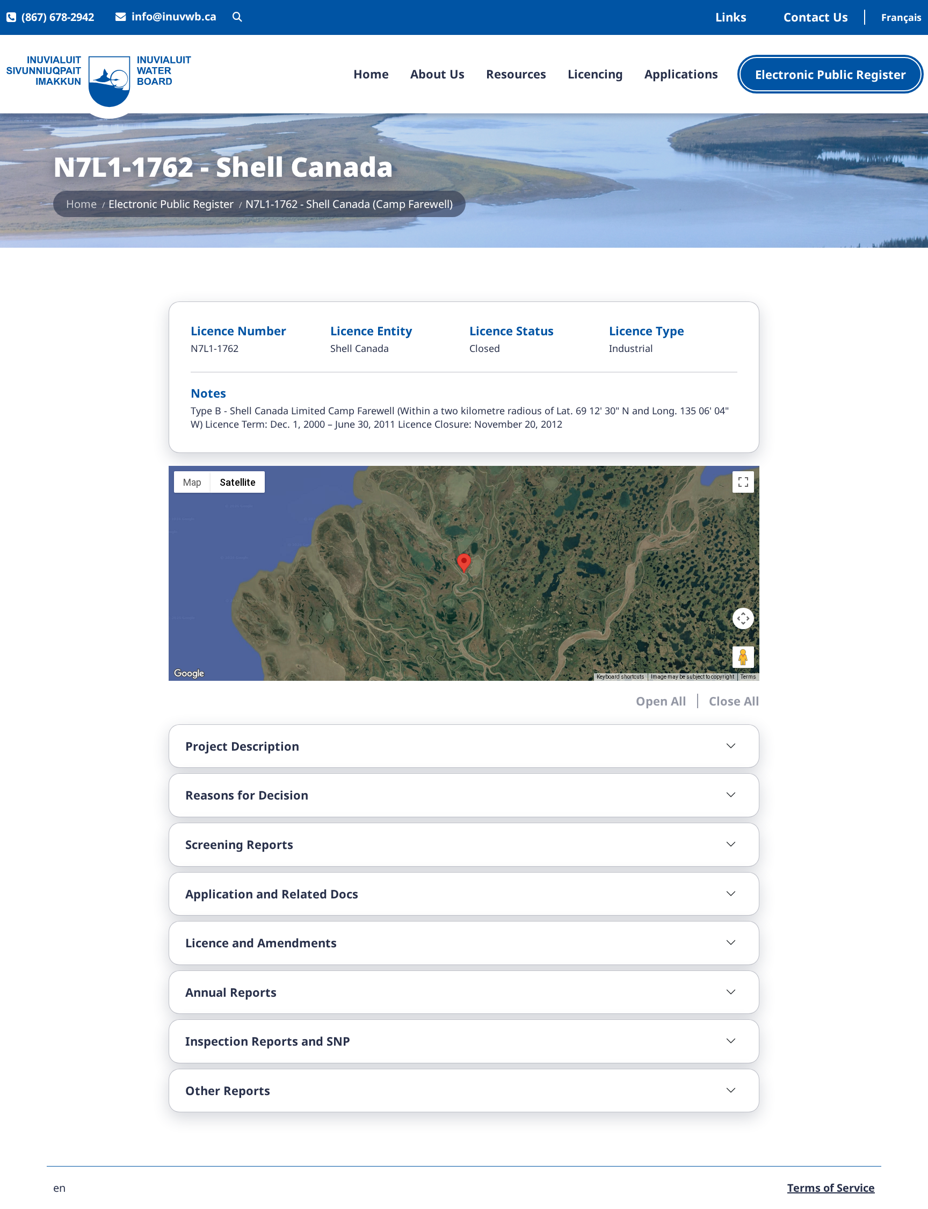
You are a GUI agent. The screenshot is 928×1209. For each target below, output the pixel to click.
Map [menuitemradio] (192, 482)
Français (901, 17)
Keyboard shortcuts (620, 677)
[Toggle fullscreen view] (743, 482)
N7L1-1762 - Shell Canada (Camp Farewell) (349, 204)
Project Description (242, 746)
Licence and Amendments (261, 942)
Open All (661, 701)
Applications (681, 74)
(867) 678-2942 (57, 17)
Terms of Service (831, 1188)
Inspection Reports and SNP (267, 1041)
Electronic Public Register (830, 74)
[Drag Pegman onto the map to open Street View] (743, 657)
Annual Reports (231, 992)
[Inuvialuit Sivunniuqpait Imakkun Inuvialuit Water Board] (98, 82)
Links (730, 17)
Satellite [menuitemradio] (238, 482)
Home (371, 74)
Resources (516, 74)
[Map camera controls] (743, 618)
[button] (464, 563)
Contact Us (816, 17)
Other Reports (227, 1090)
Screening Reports (239, 844)
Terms (748, 677)
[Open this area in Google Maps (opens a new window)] (189, 674)
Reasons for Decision (246, 795)
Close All (734, 701)
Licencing (595, 74)
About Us (437, 74)
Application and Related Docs (271, 894)
